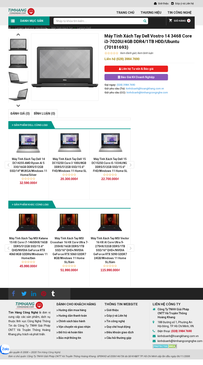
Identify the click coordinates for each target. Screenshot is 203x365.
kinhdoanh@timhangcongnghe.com (147, 92)
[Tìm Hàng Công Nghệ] (21, 11)
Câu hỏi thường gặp (118, 337)
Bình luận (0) (44, 113)
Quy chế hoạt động (118, 326)
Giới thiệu (112, 310)
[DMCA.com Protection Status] (165, 346)
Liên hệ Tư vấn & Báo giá (137, 68)
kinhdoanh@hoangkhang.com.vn (145, 88)
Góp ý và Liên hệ (116, 315)
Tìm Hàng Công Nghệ (48, 352)
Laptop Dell (84, 27)
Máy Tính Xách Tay (62, 27)
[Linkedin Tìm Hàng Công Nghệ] (33, 294)
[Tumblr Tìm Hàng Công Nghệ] (53, 294)
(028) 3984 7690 (126, 84)
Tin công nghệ (115, 321)
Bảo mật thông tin (69, 337)
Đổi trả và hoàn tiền (70, 332)
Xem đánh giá (127, 53)
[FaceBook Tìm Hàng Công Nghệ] (13, 294)
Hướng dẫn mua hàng (72, 310)
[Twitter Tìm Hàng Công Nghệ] (23, 294)
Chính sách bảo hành (71, 321)
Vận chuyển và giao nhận (74, 326)
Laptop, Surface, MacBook (31, 27)
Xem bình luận (145, 53)
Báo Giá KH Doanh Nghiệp (137, 77)
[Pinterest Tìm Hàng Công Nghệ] (43, 294)
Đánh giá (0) (20, 113)
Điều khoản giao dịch (120, 332)
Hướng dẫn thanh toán (72, 315)
